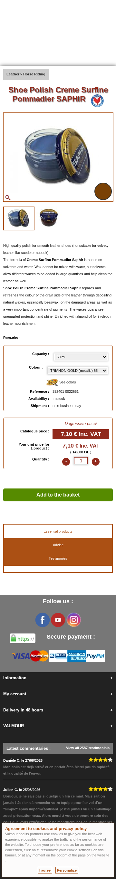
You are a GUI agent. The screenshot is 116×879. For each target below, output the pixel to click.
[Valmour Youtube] (58, 620)
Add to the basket (58, 494)
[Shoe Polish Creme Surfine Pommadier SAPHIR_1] (18, 218)
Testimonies (58, 558)
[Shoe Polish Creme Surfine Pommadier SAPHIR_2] (49, 218)
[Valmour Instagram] (73, 620)
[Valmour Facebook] (42, 620)
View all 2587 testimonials (88, 748)
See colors (67, 382)
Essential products (58, 531)
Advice (58, 545)
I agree (45, 870)
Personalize (67, 870)
